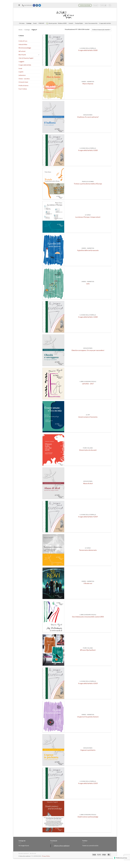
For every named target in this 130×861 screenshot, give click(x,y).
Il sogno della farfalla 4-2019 (88, 517)
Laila (87, 284)
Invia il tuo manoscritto (91, 23)
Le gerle (21, 72)
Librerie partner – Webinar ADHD (57, 23)
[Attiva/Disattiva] (39, 55)
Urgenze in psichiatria (87, 750)
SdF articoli (22, 51)
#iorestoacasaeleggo (25, 48)
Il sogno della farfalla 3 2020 (87, 50)
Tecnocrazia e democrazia (88, 550)
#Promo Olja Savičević (88, 650)
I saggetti (21, 61)
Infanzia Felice (23, 44)
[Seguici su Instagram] (37, 5)
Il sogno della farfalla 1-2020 (88, 317)
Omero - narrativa (24, 78)
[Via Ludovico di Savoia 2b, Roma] (19, 5)
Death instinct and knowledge (88, 817)
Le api (20, 68)
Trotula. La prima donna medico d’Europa (88, 184)
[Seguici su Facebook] (34, 5)
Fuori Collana (23, 89)
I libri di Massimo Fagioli (26, 58)
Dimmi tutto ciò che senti (88, 450)
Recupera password (24, 853)
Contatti (71, 23)
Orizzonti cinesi (23, 82)
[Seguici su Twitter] (39, 5)
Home (20, 29)
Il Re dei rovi (88, 583)
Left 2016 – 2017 (88, 384)
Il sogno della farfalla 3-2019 (88, 683)
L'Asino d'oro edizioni (61, 846)
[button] (95, 5)
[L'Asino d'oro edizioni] (65, 14)
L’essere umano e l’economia (87, 417)
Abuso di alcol (88, 483)
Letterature (22, 75)
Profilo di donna (23, 85)
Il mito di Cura (23, 41)
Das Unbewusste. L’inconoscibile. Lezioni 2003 (88, 617)
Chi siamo (21, 23)
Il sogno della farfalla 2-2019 (88, 783)
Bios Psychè (22, 54)
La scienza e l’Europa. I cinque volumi (87, 217)
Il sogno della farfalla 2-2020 (88, 150)
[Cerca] (109, 5)
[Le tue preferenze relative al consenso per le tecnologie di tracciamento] (121, 858)
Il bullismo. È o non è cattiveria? (88, 117)
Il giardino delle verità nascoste (88, 250)
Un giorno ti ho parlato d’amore (88, 717)
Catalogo (28, 23)
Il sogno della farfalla (105, 23)
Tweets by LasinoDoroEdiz (90, 845)
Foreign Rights (79, 23)
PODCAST (41, 23)
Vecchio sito (33, 853)
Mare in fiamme (88, 84)
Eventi (35, 23)
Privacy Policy (46, 856)
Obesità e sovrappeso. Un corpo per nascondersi (87, 350)
